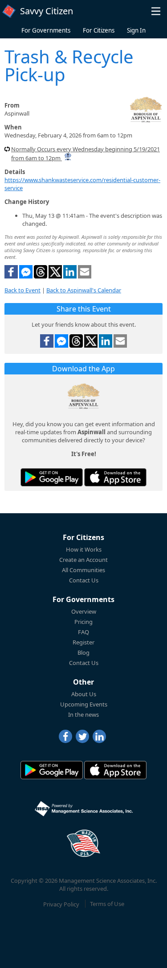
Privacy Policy (61, 904)
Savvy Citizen (46, 11)
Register (83, 642)
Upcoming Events (83, 704)
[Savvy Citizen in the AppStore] (115, 477)
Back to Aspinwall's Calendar (83, 290)
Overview (83, 611)
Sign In (136, 30)
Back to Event (22, 290)
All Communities (83, 570)
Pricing (83, 622)
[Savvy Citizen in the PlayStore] (51, 477)
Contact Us (83, 580)
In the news (83, 714)
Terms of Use (107, 904)
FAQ (83, 632)
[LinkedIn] (99, 736)
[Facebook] (65, 736)
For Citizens (98, 30)
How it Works (84, 549)
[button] (156, 11)
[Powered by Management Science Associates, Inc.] (84, 808)
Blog (83, 652)
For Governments (45, 30)
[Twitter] (82, 736)
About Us (83, 694)
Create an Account (83, 560)
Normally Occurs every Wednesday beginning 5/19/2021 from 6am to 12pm (85, 153)
